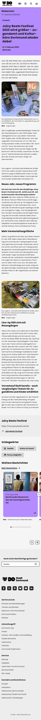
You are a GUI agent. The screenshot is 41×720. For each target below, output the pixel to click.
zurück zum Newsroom (12, 14)
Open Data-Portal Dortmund (13, 666)
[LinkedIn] (31, 588)
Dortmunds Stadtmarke (11, 649)
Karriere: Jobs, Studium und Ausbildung (17, 635)
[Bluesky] (20, 588)
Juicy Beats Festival (13, 431)
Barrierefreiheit (8, 670)
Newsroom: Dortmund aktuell (13, 611)
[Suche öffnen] (31, 3)
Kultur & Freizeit (27, 448)
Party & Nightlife (14, 455)
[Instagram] (9, 588)
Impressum (6, 687)
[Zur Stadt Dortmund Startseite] (7, 4)
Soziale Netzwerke (9, 638)
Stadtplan (5, 663)
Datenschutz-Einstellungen (12, 698)
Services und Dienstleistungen (13, 603)
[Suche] (36, 564)
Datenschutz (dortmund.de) (13, 691)
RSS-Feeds (6, 673)
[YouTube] (26, 588)
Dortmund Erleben (9, 614)
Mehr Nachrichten (9, 468)
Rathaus (5, 618)
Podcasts (5, 645)
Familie (10, 448)
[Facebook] (4, 588)
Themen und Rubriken (10, 607)
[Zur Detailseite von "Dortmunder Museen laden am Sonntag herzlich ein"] (20, 494)
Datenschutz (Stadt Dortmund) (14, 694)
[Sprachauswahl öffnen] (20, 3)
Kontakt (5, 684)
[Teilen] (37, 542)
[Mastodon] (15, 588)
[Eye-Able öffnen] (25, 3)
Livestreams (6, 642)
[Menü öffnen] (36, 3)
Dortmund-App (8, 628)
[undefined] (39, 494)
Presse (4, 631)
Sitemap (5, 659)
